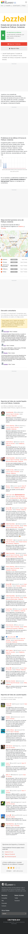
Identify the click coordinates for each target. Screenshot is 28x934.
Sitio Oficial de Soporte (10, 856)
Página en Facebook (10, 854)
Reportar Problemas (14, 44)
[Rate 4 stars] (16, 868)
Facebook (17, 900)
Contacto (4, 906)
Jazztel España (16, 5)
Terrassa (3, 228)
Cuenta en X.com (9, 852)
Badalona (20, 226)
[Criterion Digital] (14, 919)
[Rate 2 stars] (11, 868)
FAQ (3, 900)
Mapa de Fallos (15, 48)
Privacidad (4, 903)
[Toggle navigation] (26, 2)
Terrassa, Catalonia (11, 415)
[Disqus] (14, 347)
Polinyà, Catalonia (11, 473)
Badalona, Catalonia (19, 487)
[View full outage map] (14, 243)
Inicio (2, 5)
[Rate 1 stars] (8, 868)
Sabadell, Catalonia (11, 429)
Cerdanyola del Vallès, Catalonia (18, 498)
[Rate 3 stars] (14, 868)
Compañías (8, 5)
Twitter (16, 898)
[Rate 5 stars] (19, 868)
